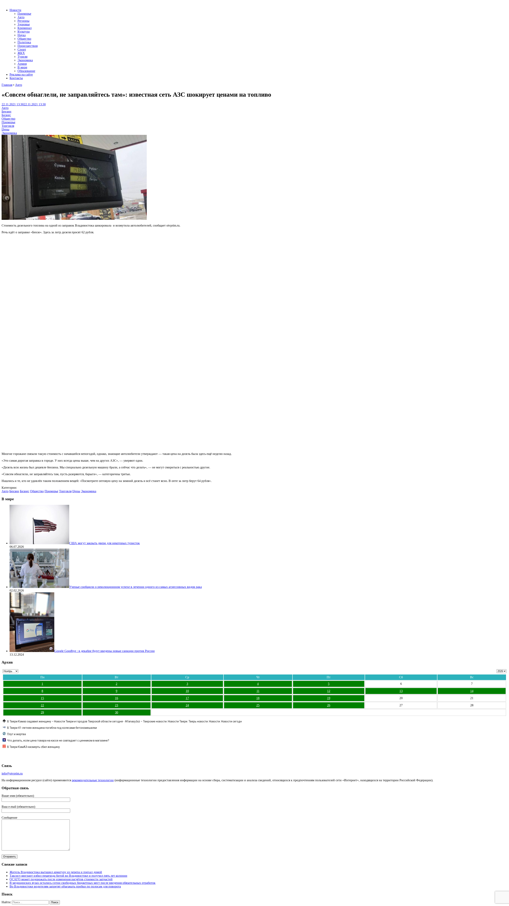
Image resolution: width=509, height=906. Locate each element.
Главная (7, 85)
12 (328, 691)
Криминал (24, 28)
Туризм (22, 56)
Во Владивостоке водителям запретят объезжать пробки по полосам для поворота (65, 886)
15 (42, 698)
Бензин (6, 111)
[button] (4, 441)
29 (42, 712)
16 (116, 698)
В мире (22, 67)
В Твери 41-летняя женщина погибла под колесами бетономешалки (52, 727)
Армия (22, 63)
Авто (20, 17)
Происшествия (27, 46)
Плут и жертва (16, 734)
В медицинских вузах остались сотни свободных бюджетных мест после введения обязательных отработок (82, 883)
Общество (24, 38)
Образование (26, 71)
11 (257, 691)
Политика (24, 42)
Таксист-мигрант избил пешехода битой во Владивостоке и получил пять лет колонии (68, 875)
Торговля (8, 125)
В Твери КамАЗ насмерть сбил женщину (33, 746)
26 (328, 705)
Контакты (16, 78)
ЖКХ (21, 53)
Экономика (25, 60)
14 (471, 691)
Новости (15, 10)
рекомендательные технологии (93, 780)
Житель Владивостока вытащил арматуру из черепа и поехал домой (56, 872)
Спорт (21, 49)
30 (116, 712)
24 (187, 705)
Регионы (23, 20)
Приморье (24, 13)
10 (187, 691)
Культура (23, 31)
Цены (5, 129)
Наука (21, 35)
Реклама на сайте (21, 74)
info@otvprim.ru (12, 773)
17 (187, 698)
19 (328, 698)
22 (42, 705)
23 (116, 705)
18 (257, 698)
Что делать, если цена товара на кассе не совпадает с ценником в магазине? (58, 740)
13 (401, 691)
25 (257, 705)
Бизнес (6, 115)
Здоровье (23, 24)
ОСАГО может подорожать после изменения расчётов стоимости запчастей (61, 879)
